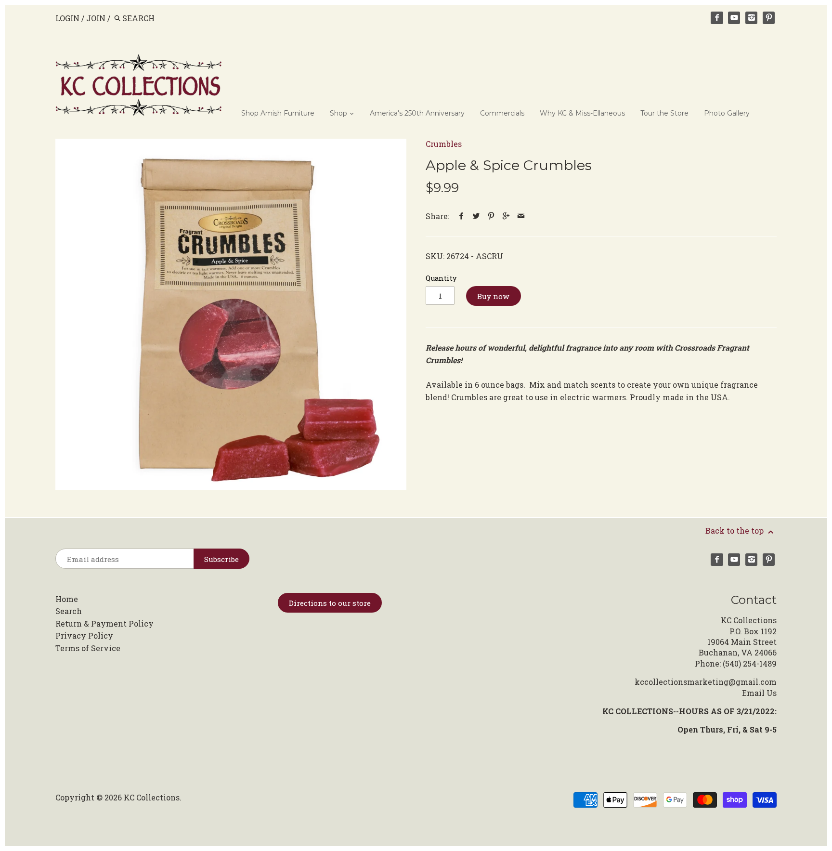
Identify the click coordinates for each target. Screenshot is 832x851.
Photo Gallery (727, 113)
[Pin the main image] (491, 216)
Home (66, 599)
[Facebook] (717, 18)
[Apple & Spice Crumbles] (230, 314)
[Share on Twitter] (476, 216)
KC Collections (152, 797)
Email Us (759, 693)
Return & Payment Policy (104, 623)
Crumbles (444, 144)
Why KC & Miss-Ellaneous (582, 113)
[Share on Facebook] (461, 216)
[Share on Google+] (506, 216)
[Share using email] (521, 216)
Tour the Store (664, 113)
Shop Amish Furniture (277, 113)
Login (67, 18)
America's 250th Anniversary (417, 113)
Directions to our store (330, 603)
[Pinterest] (769, 18)
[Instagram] (751, 18)
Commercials (502, 113)
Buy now (493, 296)
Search (68, 611)
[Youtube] (734, 18)
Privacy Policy (84, 635)
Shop (339, 113)
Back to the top (735, 530)
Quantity (441, 278)
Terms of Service (87, 648)
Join (95, 18)
